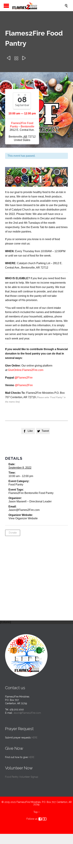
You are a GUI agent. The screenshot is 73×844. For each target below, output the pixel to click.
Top (35, 812)
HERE (34, 737)
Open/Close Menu (6, 6)
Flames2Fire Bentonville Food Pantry (30, 493)
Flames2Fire (30, 370)
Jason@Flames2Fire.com (27, 713)
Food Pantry (15, 484)
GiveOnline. (15, 370)
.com (40, 370)
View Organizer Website (23, 518)
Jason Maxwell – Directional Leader (30, 501)
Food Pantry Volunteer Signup (21, 776)
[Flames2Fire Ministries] (38, 5)
